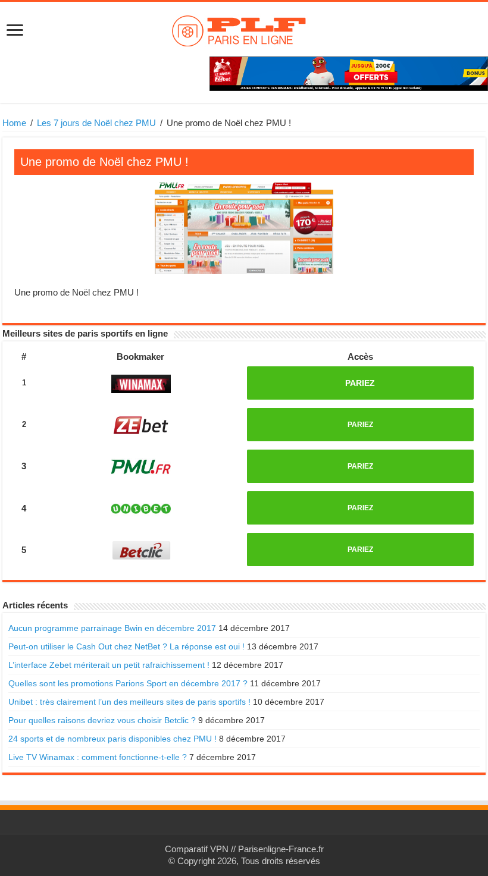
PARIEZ (360, 383)
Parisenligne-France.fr (281, 849)
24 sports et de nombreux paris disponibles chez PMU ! (112, 738)
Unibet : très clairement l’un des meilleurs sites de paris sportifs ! (129, 702)
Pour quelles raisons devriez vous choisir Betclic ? (102, 720)
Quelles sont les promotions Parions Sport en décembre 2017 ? (128, 683)
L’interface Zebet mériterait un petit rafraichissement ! (108, 665)
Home (14, 123)
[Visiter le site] (141, 384)
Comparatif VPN (197, 849)
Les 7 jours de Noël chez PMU (96, 123)
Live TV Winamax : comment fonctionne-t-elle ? (97, 757)
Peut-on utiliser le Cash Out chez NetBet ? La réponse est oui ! (126, 646)
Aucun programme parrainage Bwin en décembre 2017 (112, 628)
